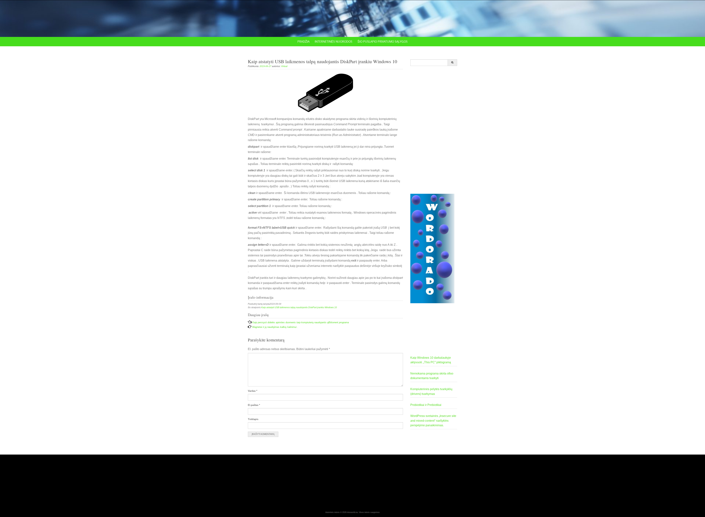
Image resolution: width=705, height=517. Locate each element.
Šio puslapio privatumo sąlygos (382, 41)
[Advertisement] (433, 130)
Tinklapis (253, 419)
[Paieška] (452, 62)
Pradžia (303, 41)
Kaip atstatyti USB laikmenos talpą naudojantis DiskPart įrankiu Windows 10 (299, 307)
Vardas (252, 391)
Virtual (284, 66)
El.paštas (254, 405)
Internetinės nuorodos (333, 41)
